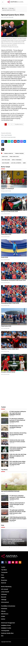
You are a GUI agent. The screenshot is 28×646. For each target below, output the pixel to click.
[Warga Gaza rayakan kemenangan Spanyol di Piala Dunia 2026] (14, 202)
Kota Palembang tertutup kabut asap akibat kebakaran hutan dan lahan (13, 541)
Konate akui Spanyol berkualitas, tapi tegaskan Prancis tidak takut (12, 348)
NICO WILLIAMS (6, 159)
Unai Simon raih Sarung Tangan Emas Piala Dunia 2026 (14, 256)
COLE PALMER (5, 162)
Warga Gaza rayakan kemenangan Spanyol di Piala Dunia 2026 (11, 210)
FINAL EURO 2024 (14, 156)
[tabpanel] (14, 537)
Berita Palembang (6, 586)
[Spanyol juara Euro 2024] (14, 481)
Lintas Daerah (5, 591)
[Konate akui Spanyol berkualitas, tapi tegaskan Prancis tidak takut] (14, 339)
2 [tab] (12, 547)
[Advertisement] (14, 391)
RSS (2, 635)
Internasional (5, 602)
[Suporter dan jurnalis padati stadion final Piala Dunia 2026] (14, 316)
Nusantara (4, 580)
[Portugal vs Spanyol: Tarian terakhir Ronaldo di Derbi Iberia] (14, 362)
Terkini (3, 407)
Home (5, 8)
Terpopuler (4, 572)
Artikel (3, 616)
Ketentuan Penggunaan (8, 622)
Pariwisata (4, 608)
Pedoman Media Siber (7, 633)
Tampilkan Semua (18, 124)
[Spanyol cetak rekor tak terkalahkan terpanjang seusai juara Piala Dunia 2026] (14, 270)
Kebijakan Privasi (6, 625)
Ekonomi (3, 597)
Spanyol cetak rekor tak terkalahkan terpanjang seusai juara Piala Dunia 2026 (13, 279)
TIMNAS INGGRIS (19, 153)
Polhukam (4, 594)
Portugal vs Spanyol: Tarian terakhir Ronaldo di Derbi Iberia (12, 371)
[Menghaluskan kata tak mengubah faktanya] (4, 428)
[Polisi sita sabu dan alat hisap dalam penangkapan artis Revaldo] (4, 456)
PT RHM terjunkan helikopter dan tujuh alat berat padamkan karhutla (17, 413)
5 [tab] (18, 547)
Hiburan (3, 611)
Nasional (3, 582)
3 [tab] (14, 547)
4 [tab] (16, 547)
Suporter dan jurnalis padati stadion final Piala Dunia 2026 (13, 325)
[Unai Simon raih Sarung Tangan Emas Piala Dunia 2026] (14, 247)
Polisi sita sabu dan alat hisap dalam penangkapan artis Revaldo (17, 456)
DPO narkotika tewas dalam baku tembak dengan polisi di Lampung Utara (17, 463)
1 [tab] (9, 547)
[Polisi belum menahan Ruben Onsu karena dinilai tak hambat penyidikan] (4, 449)
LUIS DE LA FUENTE (16, 162)
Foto (2, 525)
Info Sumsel (4, 589)
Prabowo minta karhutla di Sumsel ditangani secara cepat (16, 504)
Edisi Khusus (4, 613)
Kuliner (3, 619)
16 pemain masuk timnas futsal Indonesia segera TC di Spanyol (13, 187)
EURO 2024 (5, 156)
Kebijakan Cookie (6, 628)
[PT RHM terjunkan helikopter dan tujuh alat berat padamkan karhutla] (4, 413)
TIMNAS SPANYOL (8, 153)
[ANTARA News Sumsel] (15, 2)
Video (2, 577)
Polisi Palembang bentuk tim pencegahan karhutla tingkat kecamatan (17, 518)
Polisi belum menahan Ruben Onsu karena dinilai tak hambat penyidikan (17, 449)
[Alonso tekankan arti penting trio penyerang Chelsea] (4, 435)
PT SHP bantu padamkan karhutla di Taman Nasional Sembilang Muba (17, 420)
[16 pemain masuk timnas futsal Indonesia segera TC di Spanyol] (14, 179)
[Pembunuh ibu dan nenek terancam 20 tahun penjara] (4, 442)
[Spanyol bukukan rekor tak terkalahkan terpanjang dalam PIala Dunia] (14, 293)
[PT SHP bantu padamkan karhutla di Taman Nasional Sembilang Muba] (4, 420)
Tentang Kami (5, 630)
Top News (4, 469)
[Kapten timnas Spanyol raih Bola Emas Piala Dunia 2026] (14, 225)
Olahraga (11, 8)
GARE (24, 162)
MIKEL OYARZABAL (17, 159)
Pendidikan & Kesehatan (8, 606)
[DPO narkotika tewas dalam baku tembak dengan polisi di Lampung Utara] (4, 463)
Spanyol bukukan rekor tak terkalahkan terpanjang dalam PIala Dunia (13, 302)
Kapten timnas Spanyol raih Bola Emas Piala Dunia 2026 (12, 233)
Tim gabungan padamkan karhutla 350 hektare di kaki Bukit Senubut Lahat (17, 511)
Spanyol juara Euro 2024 (8, 10)
